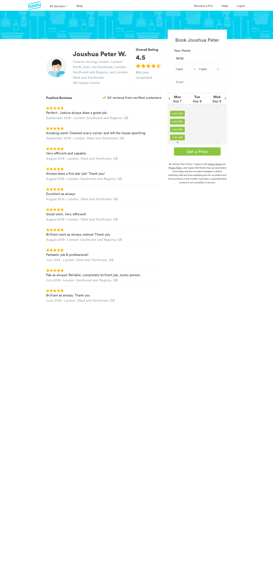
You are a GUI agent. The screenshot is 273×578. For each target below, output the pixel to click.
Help (225, 6)
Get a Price (197, 151)
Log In (241, 6)
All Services (57, 6)
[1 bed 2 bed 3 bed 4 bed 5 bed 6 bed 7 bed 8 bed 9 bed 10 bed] (185, 69)
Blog (79, 6)
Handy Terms (214, 164)
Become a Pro (203, 6)
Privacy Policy (175, 167)
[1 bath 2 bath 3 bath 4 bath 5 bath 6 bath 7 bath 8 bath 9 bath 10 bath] (209, 69)
